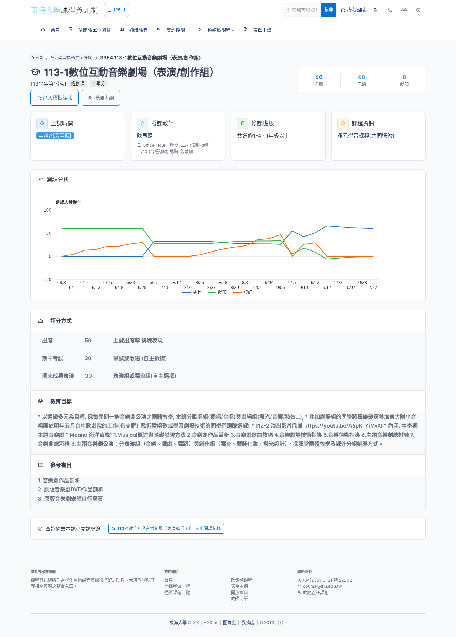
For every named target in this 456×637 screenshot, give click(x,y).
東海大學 (178, 622)
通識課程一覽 (177, 592)
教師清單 (239, 598)
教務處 (248, 622)
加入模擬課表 (58, 98)
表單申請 (239, 586)
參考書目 (61, 465)
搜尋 (329, 9)
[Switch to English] (390, 10)
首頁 (38, 57)
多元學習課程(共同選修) (72, 57)
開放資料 (239, 592)
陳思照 (145, 135)
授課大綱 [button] (104, 98)
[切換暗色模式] (418, 10)
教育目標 (61, 401)
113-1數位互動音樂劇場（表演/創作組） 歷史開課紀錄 (169, 528)
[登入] (375, 10)
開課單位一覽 (177, 586)
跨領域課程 (241, 580)
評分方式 (61, 320)
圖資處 (229, 622)
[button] (172, 30)
